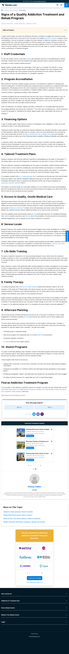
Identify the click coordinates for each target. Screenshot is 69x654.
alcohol (27, 216)
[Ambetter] (43, 548)
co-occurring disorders (26, 176)
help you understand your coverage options (38, 134)
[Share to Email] (42, 414)
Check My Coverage (34, 578)
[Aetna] (25, 548)
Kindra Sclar (22, 23)
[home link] (2, 10)
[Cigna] (43, 566)
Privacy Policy (34, 633)
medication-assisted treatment (11, 183)
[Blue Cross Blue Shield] (43, 557)
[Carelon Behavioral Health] (25, 566)
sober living (40, 335)
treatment (6, 10)
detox (33, 214)
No (51, 407)
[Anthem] (25, 557)
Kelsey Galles (10, 23)
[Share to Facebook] (38, 414)
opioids (7, 216)
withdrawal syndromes (16, 208)
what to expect (14, 10)
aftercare (26, 317)
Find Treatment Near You (34, 582)
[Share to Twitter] (34, 414)
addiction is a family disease (28, 287)
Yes (20, 407)
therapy (28, 59)
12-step (5, 341)
